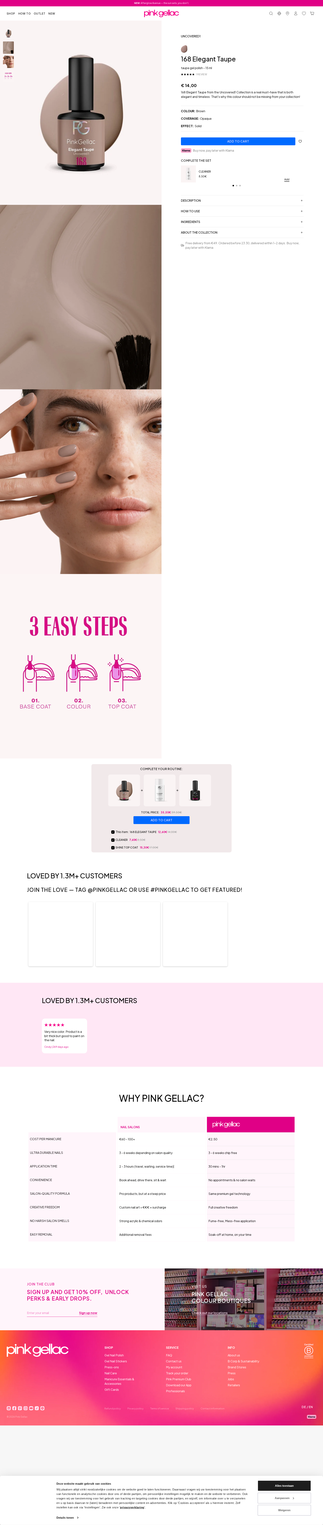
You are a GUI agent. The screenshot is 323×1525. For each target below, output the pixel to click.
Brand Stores (237, 1367)
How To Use (190, 211)
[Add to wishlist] (300, 141)
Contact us (174, 1361)
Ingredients (190, 222)
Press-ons (111, 1367)
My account (174, 1367)
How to (24, 13)
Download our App (178, 1385)
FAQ (169, 1355)
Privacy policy (135, 1408)
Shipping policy (185, 1408)
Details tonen (65, 1517)
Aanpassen (282, 1497)
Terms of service (159, 1408)
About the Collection (199, 232)
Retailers (234, 1385)
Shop (11, 13)
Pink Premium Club (178, 1379)
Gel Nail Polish (114, 1355)
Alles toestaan (284, 1485)
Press (232, 1373)
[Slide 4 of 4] (8, 76)
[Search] (271, 13)
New (51, 13)
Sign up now (88, 1313)
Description (191, 200)
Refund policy (112, 1408)
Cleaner (205, 171)
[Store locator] (287, 13)
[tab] (233, 185)
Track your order (177, 1373)
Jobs (231, 1379)
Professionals (175, 1391)
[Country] (279, 13)
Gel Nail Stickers (115, 1361)
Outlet (39, 13)
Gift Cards (111, 1389)
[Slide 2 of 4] (8, 47)
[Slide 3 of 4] (8, 62)
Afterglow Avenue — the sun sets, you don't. (161, 3)
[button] (60, 934)
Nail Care (110, 1373)
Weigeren (284, 1510)
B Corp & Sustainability (243, 1361)
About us (234, 1355)
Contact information (212, 1408)
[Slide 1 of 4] (8, 33)
